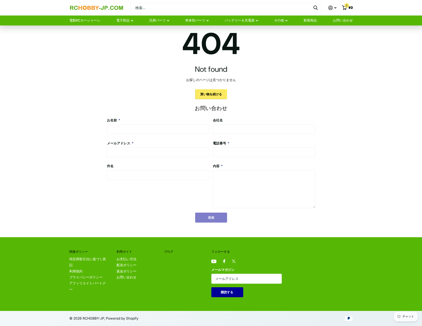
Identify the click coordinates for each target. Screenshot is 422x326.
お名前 (113, 120)
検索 (315, 8)
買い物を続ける (211, 94)
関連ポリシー (78, 251)
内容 (218, 166)
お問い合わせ (343, 20)
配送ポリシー (126, 265)
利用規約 (76, 271)
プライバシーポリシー (86, 277)
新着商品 (310, 20)
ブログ (168, 251)
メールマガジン (223, 270)
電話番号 (221, 143)
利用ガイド (124, 251)
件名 (110, 166)
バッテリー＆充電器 (240, 20)
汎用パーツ (157, 20)
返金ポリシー (126, 271)
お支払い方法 (126, 259)
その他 (279, 20)
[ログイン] (332, 8)
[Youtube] (213, 261)
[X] (233, 261)
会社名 (218, 120)
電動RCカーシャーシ (84, 20)
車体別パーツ (195, 20)
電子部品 (123, 20)
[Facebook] (224, 261)
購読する (227, 292)
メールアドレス (120, 143)
